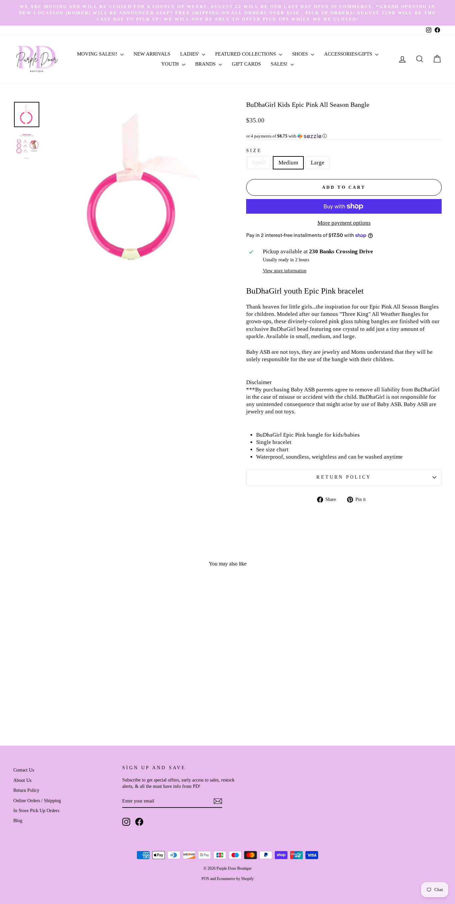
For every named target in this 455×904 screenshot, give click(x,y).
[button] (344, 136)
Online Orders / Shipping (37, 800)
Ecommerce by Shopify (235, 878)
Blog (17, 820)
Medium (288, 162)
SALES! (280, 64)
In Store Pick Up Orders (36, 810)
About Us (22, 780)
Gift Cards (246, 64)
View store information (284, 270)
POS (205, 878)
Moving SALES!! (98, 54)
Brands (206, 64)
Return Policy (343, 477)
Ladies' (190, 54)
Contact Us (23, 770)
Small (259, 162)
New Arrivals (152, 54)
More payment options (344, 223)
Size (254, 150)
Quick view (64, 677)
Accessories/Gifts (348, 54)
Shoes (300, 54)
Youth (170, 64)
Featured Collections (246, 54)
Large (317, 162)
